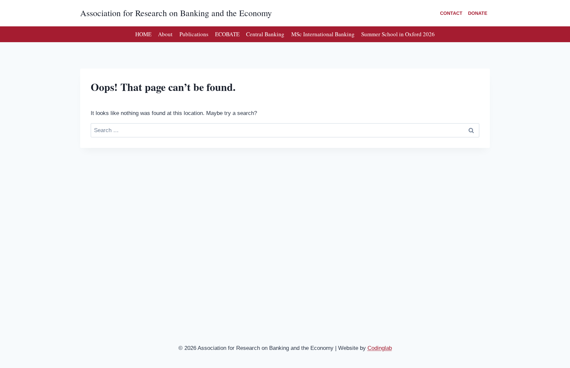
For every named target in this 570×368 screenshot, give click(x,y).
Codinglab (379, 348)
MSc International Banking (323, 34)
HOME (143, 34)
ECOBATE (227, 34)
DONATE (477, 13)
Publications (193, 34)
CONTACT (451, 13)
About (165, 34)
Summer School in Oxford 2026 (398, 34)
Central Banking (265, 34)
